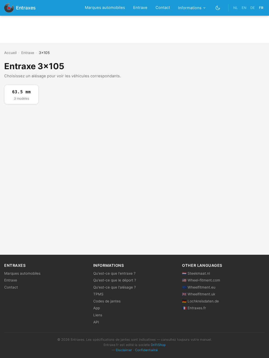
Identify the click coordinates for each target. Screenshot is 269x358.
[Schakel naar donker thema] (218, 8)
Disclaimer (124, 350)
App (96, 308)
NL (235, 8)
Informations (189, 8)
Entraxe (140, 7)
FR (261, 8)
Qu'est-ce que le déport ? (114, 280)
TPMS (98, 294)
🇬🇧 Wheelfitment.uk (198, 294)
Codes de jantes (107, 301)
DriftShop (158, 345)
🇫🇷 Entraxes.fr (194, 308)
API (96, 322)
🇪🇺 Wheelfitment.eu (198, 287)
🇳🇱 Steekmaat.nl (196, 273)
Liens (97, 315)
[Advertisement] (134, 29)
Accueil (10, 53)
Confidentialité (146, 350)
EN (244, 8)
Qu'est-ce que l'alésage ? (114, 287)
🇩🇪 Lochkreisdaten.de (200, 301)
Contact (163, 7)
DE (252, 8)
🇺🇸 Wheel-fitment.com (201, 280)
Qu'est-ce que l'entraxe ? (114, 273)
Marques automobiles (105, 7)
